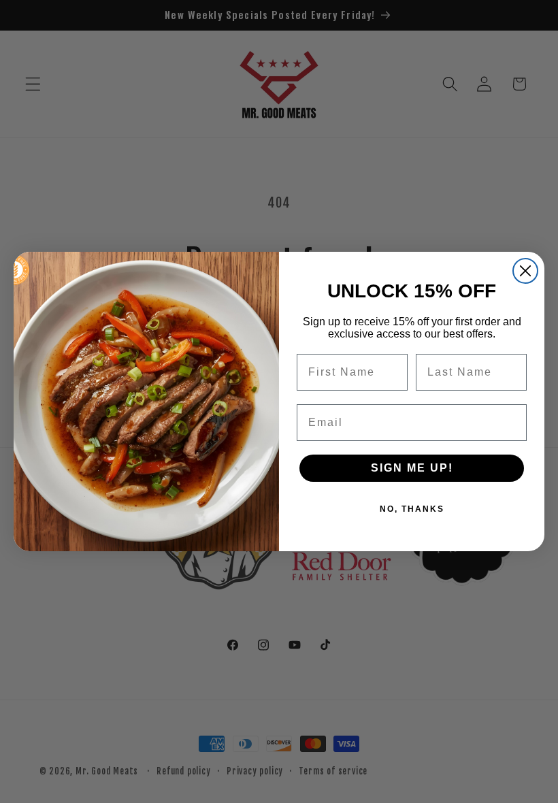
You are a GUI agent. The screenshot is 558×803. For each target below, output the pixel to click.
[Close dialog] (525, 271)
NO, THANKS (412, 509)
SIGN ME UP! (412, 468)
